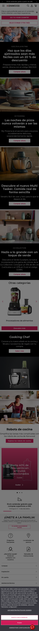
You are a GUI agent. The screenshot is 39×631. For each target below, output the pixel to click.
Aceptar (19, 622)
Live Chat (32, 627)
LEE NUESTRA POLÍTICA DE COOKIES (19, 610)
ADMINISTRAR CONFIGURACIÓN (19, 628)
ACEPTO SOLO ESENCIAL (19, 617)
